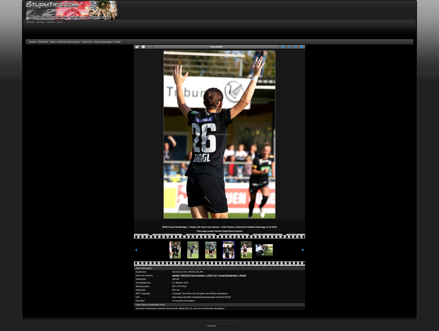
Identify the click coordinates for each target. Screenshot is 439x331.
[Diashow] (150, 47)
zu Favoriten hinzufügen (183, 301)
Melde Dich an (185, 308)
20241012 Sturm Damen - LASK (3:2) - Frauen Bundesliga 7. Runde (89, 42)
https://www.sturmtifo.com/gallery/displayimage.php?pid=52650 (201, 297)
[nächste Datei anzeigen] (296, 47)
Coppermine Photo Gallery (225, 326)
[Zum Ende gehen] (302, 47)
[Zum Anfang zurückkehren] (283, 47)
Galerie (32, 42)
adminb (175, 275)
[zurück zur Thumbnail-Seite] (137, 47)
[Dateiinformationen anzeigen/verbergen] (143, 47)
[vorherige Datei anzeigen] (289, 47)
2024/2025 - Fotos (46, 42)
